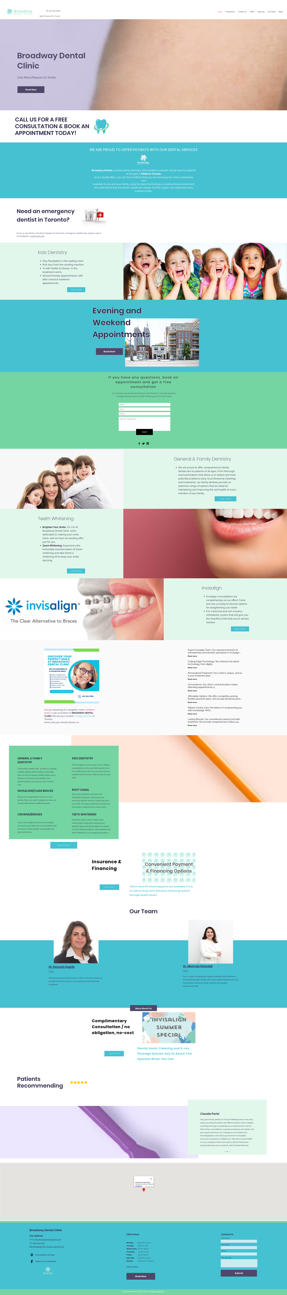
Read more (192, 656)
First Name (225, 1238)
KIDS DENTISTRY (82, 758)
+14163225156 (36, 236)
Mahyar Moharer (157, 1291)
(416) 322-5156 (38, 1243)
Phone (223, 1251)
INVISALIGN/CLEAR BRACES (35, 791)
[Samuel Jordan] (224, 1151)
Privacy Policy (132, 1267)
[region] (168, 868)
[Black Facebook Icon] (139, 443)
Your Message (226, 1258)
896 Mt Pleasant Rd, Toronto (50, 16)
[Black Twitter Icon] (143, 443)
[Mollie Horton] (227, 1151)
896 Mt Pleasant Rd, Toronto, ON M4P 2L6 (46, 1247)
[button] (32, 1255)
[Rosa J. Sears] (229, 1151)
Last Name (225, 1244)
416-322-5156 (54, 11)
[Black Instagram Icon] (147, 443)
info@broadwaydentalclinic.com (48, 1240)
